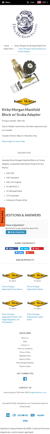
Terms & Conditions (25, 349)
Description (24, 153)
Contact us (25, 345)
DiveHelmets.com (24, 403)
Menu (7, 2)
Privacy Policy (25, 352)
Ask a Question (17, 232)
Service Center (25, 366)
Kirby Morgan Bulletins (25, 363)
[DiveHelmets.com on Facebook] (25, 378)
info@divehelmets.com (37, 392)
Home (6, 45)
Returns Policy (25, 359)
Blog (25, 341)
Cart (32, 2)
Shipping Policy (25, 356)
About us (25, 338)
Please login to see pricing (13, 141)
